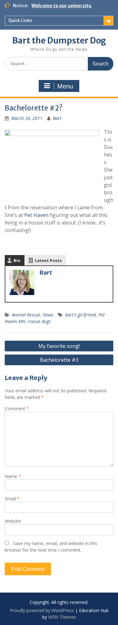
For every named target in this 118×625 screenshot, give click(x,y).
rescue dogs (39, 321)
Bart (57, 118)
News (48, 315)
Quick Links (20, 20)
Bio (17, 260)
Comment (17, 409)
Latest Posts (48, 260)
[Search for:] (59, 63)
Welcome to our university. (61, 6)
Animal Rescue (26, 315)
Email (12, 499)
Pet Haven (36, 215)
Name (13, 476)
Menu (65, 86)
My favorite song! (59, 346)
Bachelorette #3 (59, 359)
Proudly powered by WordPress (42, 610)
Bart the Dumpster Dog (59, 40)
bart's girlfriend (80, 315)
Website (13, 521)
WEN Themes (62, 617)
